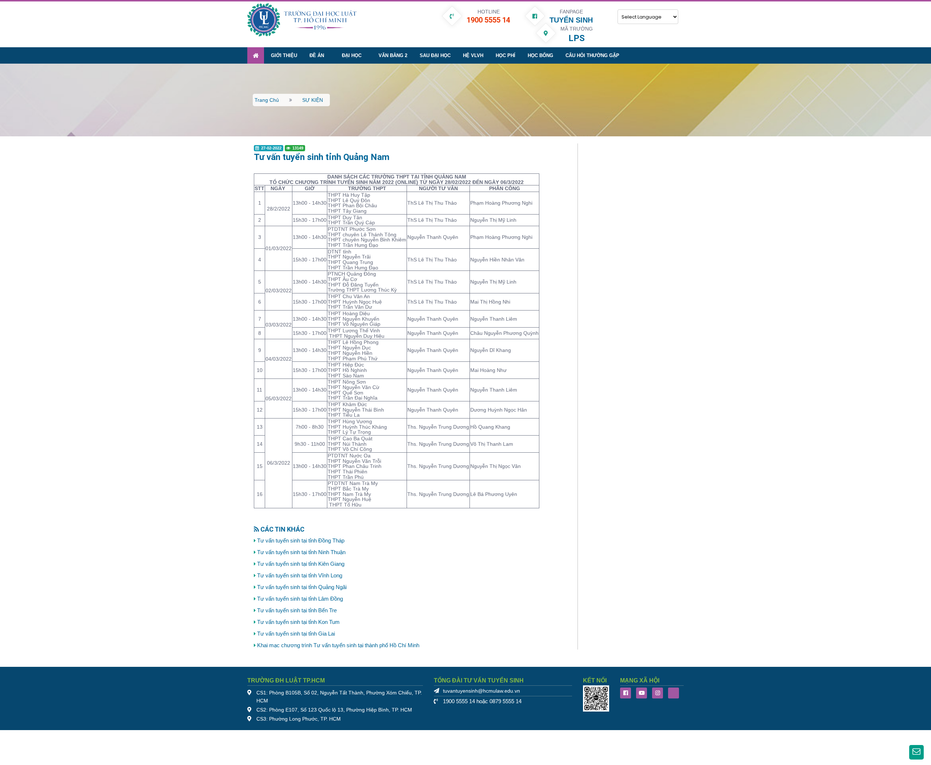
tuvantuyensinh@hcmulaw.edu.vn (481, 691)
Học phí (505, 55)
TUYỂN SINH (571, 20)
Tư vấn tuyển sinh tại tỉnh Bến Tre (297, 610)
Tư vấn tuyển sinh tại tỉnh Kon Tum (298, 622)
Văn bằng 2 (393, 55)
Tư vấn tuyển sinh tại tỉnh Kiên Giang (300, 564)
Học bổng (540, 55)
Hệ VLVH (473, 55)
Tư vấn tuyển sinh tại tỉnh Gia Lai (296, 634)
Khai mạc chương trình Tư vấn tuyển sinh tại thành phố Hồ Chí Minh (338, 645)
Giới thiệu (284, 55)
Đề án (316, 55)
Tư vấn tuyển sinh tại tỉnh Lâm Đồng (300, 599)
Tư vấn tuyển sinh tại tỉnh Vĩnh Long (299, 575)
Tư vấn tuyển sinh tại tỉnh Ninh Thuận (301, 552)
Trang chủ (267, 100)
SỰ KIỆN (312, 100)
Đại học (351, 55)
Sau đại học (435, 55)
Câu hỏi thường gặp (592, 55)
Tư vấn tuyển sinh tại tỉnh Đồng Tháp (300, 541)
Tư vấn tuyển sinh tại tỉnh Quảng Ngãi (302, 587)
